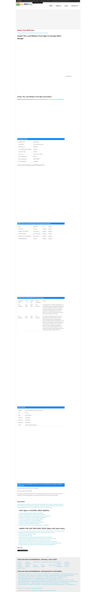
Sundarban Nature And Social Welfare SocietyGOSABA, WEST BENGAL (34, 525)
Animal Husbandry (35, 504)
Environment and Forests (22, 505)
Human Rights (43, 505)
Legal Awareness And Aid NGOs (40, 578)
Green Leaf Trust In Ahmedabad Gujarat (27, 534)
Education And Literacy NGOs (25, 573)
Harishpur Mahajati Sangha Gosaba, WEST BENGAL (30, 520)
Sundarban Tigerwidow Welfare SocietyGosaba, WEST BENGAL (32, 514)
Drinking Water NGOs (50, 576)
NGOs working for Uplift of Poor (31, 1)
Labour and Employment (51, 505)
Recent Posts (69, 76)
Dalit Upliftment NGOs (67, 579)
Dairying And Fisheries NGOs (52, 582)
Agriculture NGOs (30, 575)
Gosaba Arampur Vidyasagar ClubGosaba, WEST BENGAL (31, 519)
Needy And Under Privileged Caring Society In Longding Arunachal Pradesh (34, 540)
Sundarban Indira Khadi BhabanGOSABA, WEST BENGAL (31, 513)
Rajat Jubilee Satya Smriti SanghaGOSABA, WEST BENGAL (31, 522)
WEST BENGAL (60, 99)
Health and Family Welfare (33, 505)
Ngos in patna (44, 562)
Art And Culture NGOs (42, 575)
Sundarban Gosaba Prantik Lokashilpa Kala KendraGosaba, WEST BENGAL (35, 516)
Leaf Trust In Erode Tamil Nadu (25, 535)
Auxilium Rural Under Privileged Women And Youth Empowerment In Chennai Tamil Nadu (37, 538)
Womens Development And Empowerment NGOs (61, 575)
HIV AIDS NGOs (21, 575)
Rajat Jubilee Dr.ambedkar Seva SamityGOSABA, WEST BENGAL (32, 517)
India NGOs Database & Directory (34, 588)
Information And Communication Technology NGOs (44, 581)
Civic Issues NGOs (64, 582)
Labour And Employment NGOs (26, 579)
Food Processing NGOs (24, 581)
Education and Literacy (58, 504)
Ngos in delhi (36, 562)
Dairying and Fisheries (44, 504)
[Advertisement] (48, 18)
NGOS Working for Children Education (60, 1)
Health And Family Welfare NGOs (42, 573)
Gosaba (55, 99)
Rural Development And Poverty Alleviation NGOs (31, 576)
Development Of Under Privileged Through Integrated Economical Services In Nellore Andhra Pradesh (40, 543)
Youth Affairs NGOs (70, 584)
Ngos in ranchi (21, 568)
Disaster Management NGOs (53, 579)
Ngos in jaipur (52, 565)
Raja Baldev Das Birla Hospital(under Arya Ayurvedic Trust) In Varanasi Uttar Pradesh (36, 532)
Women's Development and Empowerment (43, 507)
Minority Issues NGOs (35, 584)
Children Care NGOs (23, 584)
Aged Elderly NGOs (63, 581)
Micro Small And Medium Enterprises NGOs (53, 584)
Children (51, 504)
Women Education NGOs (24, 582)
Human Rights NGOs (62, 576)
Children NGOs (56, 573)
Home (50, 5)
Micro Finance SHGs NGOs (55, 578)
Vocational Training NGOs (24, 578)
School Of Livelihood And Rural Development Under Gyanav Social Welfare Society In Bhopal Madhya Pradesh (42, 531)
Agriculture (29, 504)
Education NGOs (74, 581)
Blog (66, 5)
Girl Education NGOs (40, 579)
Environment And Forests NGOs (69, 573)
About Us (58, 5)
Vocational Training (30, 507)
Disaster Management (21, 504)
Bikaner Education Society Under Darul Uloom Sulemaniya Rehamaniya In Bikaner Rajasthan (38, 541)
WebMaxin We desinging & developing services (44, 590)
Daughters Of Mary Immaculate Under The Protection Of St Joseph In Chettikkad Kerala (37, 544)
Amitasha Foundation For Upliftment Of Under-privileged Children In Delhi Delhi (35, 537)
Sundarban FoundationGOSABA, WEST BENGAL (29, 523)
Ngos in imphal (52, 562)
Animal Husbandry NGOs (37, 582)
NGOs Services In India (45, 1)
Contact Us (74, 5)
